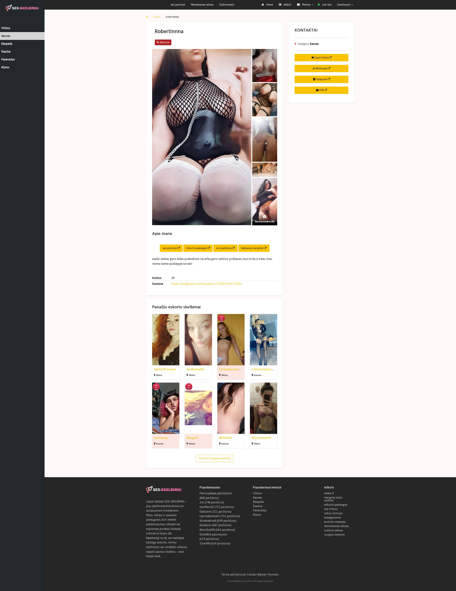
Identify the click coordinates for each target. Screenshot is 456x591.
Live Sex (326, 4)
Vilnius (192, 375)
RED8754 (225, 437)
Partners (273, 574)
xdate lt (329, 493)
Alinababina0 (208, 520)
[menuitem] (267, 4)
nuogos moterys (334, 534)
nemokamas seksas (336, 526)
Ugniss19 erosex (165, 369)
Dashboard (343, 4)
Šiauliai (257, 506)
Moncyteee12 (261, 437)
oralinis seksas (333, 530)
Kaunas (257, 375)
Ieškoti (287, 4)
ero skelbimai (224, 248)
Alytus (159, 375)
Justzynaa (161, 437)
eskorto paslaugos (335, 504)
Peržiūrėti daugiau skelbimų (215, 458)
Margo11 (192, 437)
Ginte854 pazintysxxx (213, 534)
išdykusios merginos (252, 248)
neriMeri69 (207, 507)
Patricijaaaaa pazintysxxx (216, 493)
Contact (252, 574)
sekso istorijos (333, 513)
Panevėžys (259, 510)
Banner (262, 574)
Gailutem (205, 511)
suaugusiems (332, 517)
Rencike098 (207, 529)
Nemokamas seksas (202, 4)
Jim (202, 502)
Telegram (321, 79)
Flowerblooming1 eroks (235, 369)
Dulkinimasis (226, 4)
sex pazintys (178, 4)
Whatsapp (321, 68)
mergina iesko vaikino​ (333, 499)
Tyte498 (205, 543)
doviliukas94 (195, 369)
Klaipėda (258, 501)
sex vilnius (331, 508)
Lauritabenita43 (210, 516)
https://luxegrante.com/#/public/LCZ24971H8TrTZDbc (206, 283)
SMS (321, 90)
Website (164, 42)
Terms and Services (233, 574)
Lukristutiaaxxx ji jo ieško (269, 369)
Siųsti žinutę (321, 57)
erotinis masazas (335, 521)
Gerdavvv (205, 525)
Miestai (305, 4)
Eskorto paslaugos (197, 248)
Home (269, 4)
